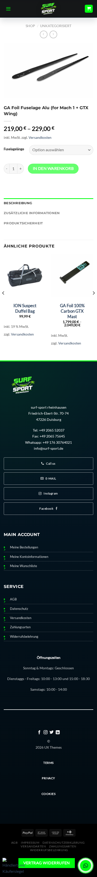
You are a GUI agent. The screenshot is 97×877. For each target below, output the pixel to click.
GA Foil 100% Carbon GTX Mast (72, 311)
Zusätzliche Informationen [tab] (32, 213)
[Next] (93, 303)
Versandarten (33, 846)
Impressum (30, 842)
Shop (30, 26)
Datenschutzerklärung (64, 842)
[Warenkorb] (89, 9)
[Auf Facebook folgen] (39, 732)
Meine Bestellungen (24, 547)
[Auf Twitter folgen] (51, 732)
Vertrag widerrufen (46, 863)
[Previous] (3, 303)
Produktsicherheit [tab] (23, 223)
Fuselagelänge (14, 149)
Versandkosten (40, 137)
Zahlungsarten (20, 627)
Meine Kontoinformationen (29, 557)
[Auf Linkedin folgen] (58, 732)
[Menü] (8, 9)
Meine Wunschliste (23, 566)
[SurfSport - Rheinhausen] (48, 8)
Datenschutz (19, 609)
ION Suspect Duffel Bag (24, 308)
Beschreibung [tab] (18, 203)
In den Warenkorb (53, 168)
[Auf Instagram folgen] (46, 732)
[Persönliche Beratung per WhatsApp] (85, 865)
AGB (13, 599)
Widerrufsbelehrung (24, 636)
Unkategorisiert (55, 26)
